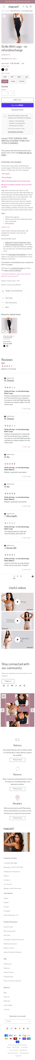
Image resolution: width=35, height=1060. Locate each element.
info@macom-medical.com (12, 871)
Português (7, 911)
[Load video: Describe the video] (17, 602)
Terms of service (14, 1050)
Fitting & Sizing (8, 976)
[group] (17, 365)
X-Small (5, 77)
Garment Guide (8, 927)
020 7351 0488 (27, 6)
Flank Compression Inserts (14, 244)
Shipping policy (23, 1050)
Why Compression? (10, 931)
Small (12, 77)
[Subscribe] (28, 1021)
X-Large (5, 81)
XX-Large (13, 81)
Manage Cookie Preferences (12, 888)
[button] (4, 7)
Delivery (6, 876)
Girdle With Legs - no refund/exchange (8, 337)
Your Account (8, 884)
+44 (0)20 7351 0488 (10, 863)
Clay (6, 69)
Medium (19, 77)
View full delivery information (15, 132)
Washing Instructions (10, 944)
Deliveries (7, 968)
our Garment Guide (17, 268)
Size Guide (4, 86)
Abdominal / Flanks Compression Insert (18, 242)
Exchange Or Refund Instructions (14, 939)
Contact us (7, 880)
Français (6, 907)
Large (26, 77)
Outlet (7, 11)
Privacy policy (24, 1047)
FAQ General (7, 964)
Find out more (17, 760)
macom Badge (8, 1005)
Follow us (8, 681)
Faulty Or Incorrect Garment (12, 981)
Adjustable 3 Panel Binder (17, 254)
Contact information (13, 1053)
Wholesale (7, 1001)
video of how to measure (12, 270)
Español (6, 902)
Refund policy (16, 1047)
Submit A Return (9, 972)
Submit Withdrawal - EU (11, 915)
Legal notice (18, 1055)
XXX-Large (22, 81)
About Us (7, 997)
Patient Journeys (9, 948)
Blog (5, 992)
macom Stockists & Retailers (13, 952)
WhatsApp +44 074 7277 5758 (13, 867)
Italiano (6, 898)
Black (2, 69)
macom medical (17, 1045)
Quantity (3, 89)
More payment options (18, 109)
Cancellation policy (24, 1053)
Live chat (6, 1009)
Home (3, 11)
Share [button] (2, 307)
